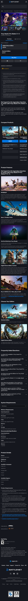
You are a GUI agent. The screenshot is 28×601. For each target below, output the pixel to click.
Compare (25, 42)
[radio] (14, 46)
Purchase (9, 39)
